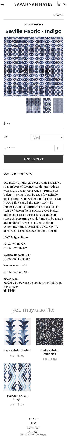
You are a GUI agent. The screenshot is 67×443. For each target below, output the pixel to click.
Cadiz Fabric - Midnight (50, 352)
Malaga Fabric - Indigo (17, 397)
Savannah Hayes (33, 24)
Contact (33, 427)
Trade (33, 419)
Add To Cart (33, 159)
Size (6, 137)
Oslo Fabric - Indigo (17, 350)
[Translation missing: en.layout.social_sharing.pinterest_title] (13, 291)
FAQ (34, 423)
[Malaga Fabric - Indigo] (17, 376)
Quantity (9, 147)
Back (60, 14)
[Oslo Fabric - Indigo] (17, 331)
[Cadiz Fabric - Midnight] (49, 331)
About (33, 432)
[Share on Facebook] (9, 291)
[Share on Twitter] (5, 291)
